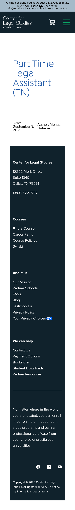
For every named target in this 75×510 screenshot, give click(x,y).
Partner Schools (25, 288)
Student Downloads (28, 368)
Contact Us (21, 350)
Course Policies (25, 240)
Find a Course (24, 228)
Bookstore (21, 362)
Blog (16, 300)
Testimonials (22, 306)
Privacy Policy (24, 312)
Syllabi (18, 246)
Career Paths (23, 234)
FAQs (17, 294)
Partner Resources (27, 374)
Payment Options (26, 356)
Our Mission (22, 282)
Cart (52, 22)
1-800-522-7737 (25, 193)
